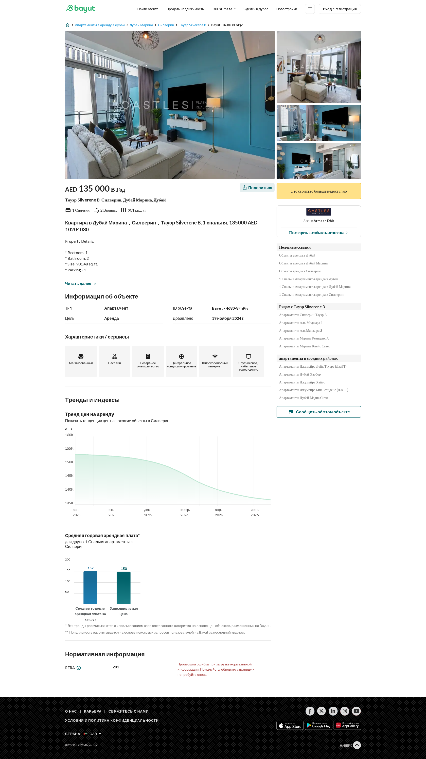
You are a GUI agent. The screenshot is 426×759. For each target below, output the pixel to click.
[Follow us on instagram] (344, 711)
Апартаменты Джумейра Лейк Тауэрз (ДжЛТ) (313, 366)
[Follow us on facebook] (310, 711)
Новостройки (286, 9)
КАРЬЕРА (93, 711)
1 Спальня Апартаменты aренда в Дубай (308, 279)
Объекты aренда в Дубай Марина (303, 263)
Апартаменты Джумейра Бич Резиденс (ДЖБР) (313, 390)
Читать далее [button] (78, 283)
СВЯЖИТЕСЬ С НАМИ (128, 711)
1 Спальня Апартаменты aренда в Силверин (311, 295)
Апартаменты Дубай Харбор (300, 374)
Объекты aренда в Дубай (297, 255)
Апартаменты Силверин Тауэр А (303, 315)
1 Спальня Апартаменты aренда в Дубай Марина (315, 287)
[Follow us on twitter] (321, 711)
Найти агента (148, 9)
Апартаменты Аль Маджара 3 (300, 331)
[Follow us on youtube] (356, 711)
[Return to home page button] (80, 9)
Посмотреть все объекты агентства (316, 232)
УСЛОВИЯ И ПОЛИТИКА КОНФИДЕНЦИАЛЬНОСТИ (112, 720)
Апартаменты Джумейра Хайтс (302, 382)
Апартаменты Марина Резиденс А (304, 338)
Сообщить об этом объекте (323, 411)
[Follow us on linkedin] (333, 711)
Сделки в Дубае (256, 9)
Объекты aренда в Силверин (300, 271)
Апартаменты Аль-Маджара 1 (301, 323)
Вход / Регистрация (340, 9)
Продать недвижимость (185, 9)
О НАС (71, 711)
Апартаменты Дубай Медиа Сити (303, 398)
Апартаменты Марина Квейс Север (304, 346)
